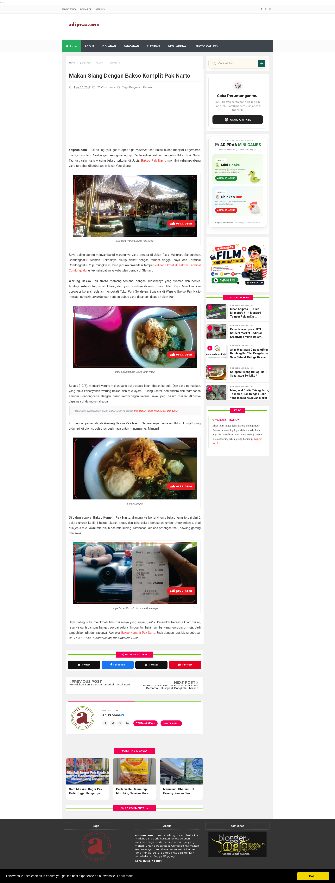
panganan (135, 87)
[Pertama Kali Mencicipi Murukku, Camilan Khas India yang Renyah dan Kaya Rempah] (134, 771)
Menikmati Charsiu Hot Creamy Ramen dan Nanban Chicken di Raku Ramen (180, 791)
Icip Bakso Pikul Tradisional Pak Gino (156, 411)
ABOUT (90, 46)
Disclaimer (85, 9)
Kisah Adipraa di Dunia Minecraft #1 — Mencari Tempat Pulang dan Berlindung (245, 313)
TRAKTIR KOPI (171, 723)
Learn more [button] (125, 876)
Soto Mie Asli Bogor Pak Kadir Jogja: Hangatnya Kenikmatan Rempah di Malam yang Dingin (85, 791)
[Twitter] (113, 723)
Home (72, 46)
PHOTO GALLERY (206, 46)
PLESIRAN (153, 46)
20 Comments (106, 87)
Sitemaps (100, 9)
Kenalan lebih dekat (148, 860)
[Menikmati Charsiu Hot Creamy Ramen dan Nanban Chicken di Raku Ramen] (181, 771)
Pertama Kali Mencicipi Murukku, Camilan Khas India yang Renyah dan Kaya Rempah (132, 791)
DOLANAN (109, 46)
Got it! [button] (313, 876)
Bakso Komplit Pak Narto (138, 633)
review (147, 87)
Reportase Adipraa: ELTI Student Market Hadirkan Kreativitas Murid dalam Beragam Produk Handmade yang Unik (248, 333)
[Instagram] (120, 723)
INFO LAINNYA (177, 46)
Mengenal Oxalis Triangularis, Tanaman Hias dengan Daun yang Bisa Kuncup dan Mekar (249, 394)
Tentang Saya (144, 723)
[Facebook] (105, 723)
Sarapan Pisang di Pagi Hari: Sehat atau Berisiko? (248, 373)
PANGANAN (131, 46)
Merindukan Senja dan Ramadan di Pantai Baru (99, 684)
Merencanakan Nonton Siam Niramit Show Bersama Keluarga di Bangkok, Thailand (170, 686)
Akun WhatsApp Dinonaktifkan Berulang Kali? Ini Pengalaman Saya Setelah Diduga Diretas (249, 353)
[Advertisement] (202, 26)
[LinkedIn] (127, 723)
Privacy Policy (69, 9)
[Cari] (261, 63)
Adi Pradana (111, 715)
